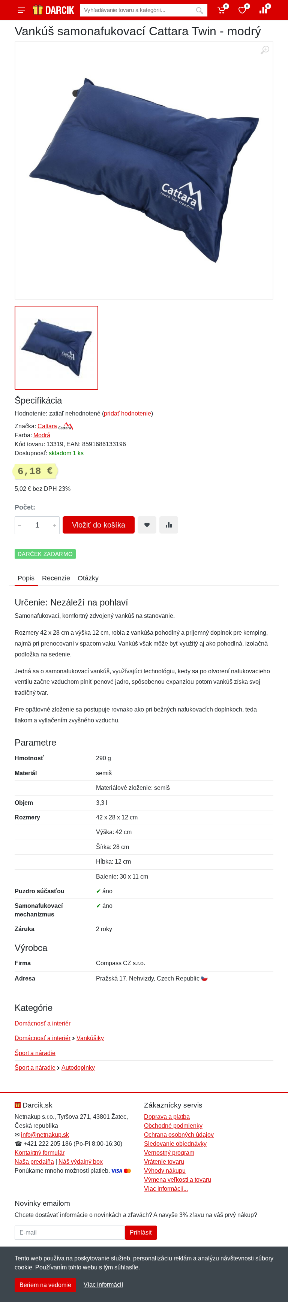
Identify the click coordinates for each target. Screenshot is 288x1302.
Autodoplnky (78, 1067)
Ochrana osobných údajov (179, 1135)
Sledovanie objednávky (175, 1144)
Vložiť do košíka (98, 525)
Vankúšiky (90, 1038)
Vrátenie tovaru (164, 1161)
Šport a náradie (35, 1053)
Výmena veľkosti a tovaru (177, 1179)
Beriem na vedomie (45, 1285)
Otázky (88, 578)
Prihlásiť (141, 1232)
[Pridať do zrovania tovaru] (168, 525)
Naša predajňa (34, 1161)
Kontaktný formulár (39, 1153)
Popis (26, 578)
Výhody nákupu (165, 1170)
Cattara (47, 426)
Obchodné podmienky (173, 1126)
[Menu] (21, 10)
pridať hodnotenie (127, 413)
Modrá (41, 435)
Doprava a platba (167, 1117)
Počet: (25, 507)
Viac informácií (103, 1284)
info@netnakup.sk (45, 1135)
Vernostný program (169, 1153)
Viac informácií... (166, 1188)
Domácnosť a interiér (42, 1023)
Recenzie (56, 578)
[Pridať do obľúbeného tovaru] (147, 525)
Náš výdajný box (80, 1161)
